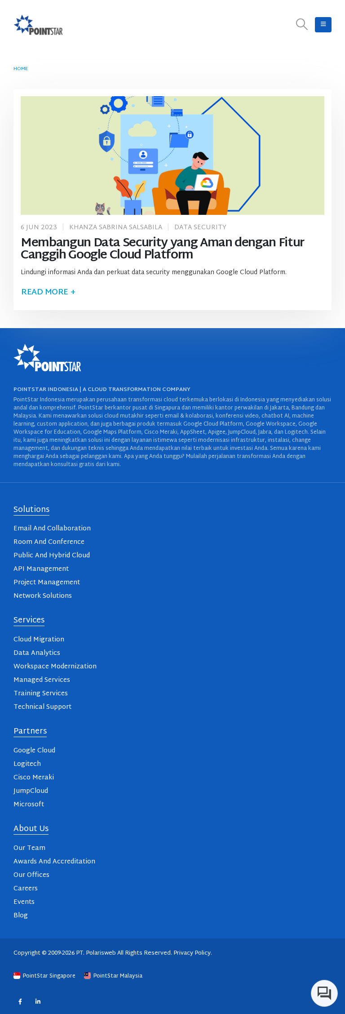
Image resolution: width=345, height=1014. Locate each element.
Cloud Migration (38, 640)
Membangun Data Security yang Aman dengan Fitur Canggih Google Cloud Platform (162, 249)
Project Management (46, 583)
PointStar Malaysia (117, 976)
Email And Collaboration (52, 529)
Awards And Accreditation (54, 862)
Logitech (27, 764)
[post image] (172, 155)
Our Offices (31, 875)
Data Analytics (36, 653)
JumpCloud (30, 791)
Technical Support (42, 707)
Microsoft (28, 805)
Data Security (200, 228)
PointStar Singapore (49, 976)
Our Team (29, 848)
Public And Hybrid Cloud (51, 556)
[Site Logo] (38, 24)
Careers (25, 889)
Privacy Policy (192, 953)
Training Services (40, 694)
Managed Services (41, 680)
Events (24, 902)
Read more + (48, 292)
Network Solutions (42, 596)
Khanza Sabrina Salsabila (115, 228)
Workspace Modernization (55, 667)
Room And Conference (48, 542)
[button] (302, 24)
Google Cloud (34, 751)
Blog (20, 916)
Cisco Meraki (33, 778)
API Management (41, 569)
